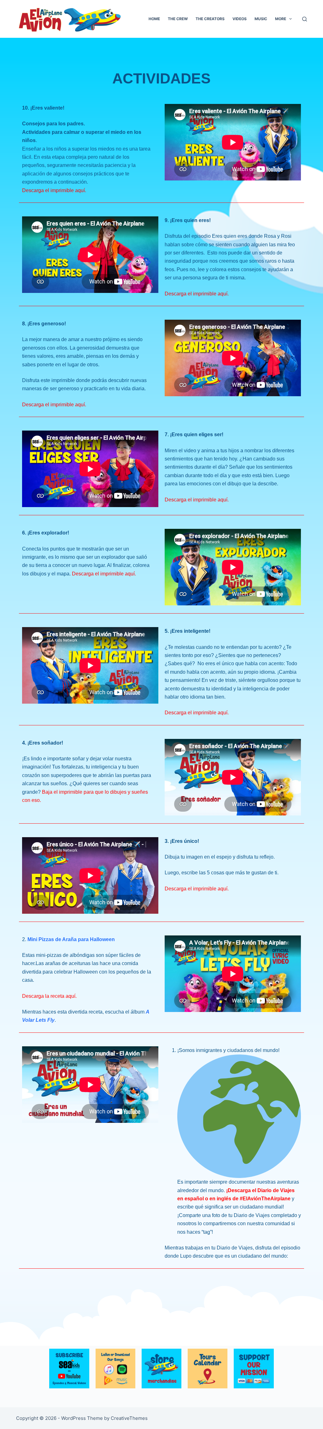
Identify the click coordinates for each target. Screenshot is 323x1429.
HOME (154, 18)
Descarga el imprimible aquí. (54, 190)
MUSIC (261, 18)
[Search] (304, 19)
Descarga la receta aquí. (49, 996)
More (280, 18)
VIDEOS (239, 18)
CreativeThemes (129, 1418)
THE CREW (178, 18)
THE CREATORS (210, 18)
